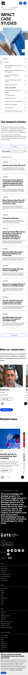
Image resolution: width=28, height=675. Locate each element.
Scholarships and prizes (6, 574)
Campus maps (4, 578)
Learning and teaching (5, 615)
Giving (2, 603)
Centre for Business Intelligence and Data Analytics (14, 71)
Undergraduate (4, 568)
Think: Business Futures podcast (13, 111)
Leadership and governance (6, 627)
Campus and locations (5, 623)
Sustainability (4, 617)
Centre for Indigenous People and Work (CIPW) (13, 66)
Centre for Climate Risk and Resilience (12, 75)
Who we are (3, 611)
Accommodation (4, 580)
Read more (6, 470)
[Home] (2, 7)
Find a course (3, 566)
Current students (9, 107)
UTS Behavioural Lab (10, 98)
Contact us (3, 649)
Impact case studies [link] (8, 9)
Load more (14, 335)
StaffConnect (3, 643)
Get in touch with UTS (7, 544)
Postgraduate (3, 570)
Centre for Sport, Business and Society (12, 80)
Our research (5, 62)
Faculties (3, 613)
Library (2, 639)
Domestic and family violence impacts (12, 91)
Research (3, 592)
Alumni (2, 601)
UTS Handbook (4, 647)
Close (3, 672)
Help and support (4, 637)
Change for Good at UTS (11, 84)
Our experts (6, 410)
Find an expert (4, 588)
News (2, 594)
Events (2, 596)
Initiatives (3, 619)
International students (5, 576)
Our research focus (10, 95)
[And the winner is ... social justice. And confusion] (10, 439)
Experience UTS (4, 598)
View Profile (6, 399)
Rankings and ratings (5, 625)
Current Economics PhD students (13, 101)
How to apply (3, 572)
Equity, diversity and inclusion (7, 621)
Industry (2, 590)
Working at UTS (4, 645)
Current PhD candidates (11, 104)
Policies (2, 641)
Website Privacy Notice (16, 669)
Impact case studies (10, 87)
